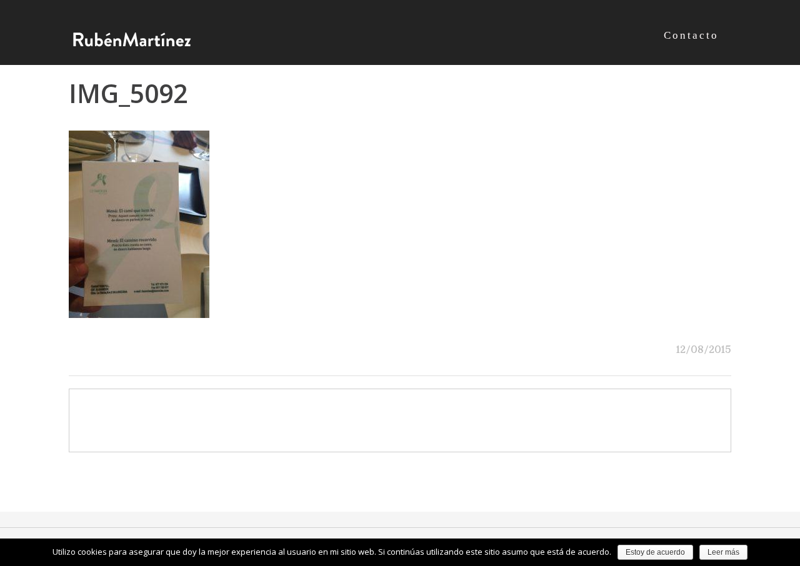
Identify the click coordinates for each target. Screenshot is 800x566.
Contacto (691, 35)
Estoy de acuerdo (655, 552)
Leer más (723, 552)
